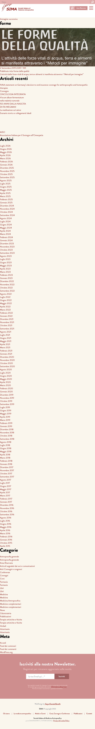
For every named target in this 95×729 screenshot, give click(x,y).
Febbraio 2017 (6, 498)
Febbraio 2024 (6, 237)
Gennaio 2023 (6, 278)
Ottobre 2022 (6, 287)
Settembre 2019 (7, 404)
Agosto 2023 (6, 256)
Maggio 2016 (5, 527)
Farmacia (4, 582)
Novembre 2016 (7, 508)
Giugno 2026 (6, 149)
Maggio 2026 (6, 152)
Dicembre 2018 (6, 429)
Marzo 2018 (5, 457)
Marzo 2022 (5, 309)
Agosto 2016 (5, 517)
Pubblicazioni (5, 616)
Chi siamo (6, 713)
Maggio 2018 (5, 451)
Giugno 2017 (5, 486)
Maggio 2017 (5, 489)
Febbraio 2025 (6, 199)
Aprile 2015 (5, 546)
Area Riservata (81, 8)
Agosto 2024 (6, 218)
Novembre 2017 (7, 470)
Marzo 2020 (5, 385)
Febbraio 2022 (6, 313)
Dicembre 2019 (6, 394)
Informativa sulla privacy (59, 687)
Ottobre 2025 (6, 174)
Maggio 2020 (6, 379)
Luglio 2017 (5, 483)
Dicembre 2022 (7, 281)
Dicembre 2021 (6, 319)
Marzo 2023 (5, 272)
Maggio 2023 (6, 265)
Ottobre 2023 (6, 249)
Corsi (2, 578)
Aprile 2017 (5, 492)
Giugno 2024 (6, 224)
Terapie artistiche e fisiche (11, 619)
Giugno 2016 (5, 524)
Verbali (3, 626)
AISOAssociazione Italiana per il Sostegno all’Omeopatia (21, 133)
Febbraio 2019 (6, 423)
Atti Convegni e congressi (11, 569)
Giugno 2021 (5, 338)
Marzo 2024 (5, 234)
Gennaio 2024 (6, 240)
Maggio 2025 (6, 190)
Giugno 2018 (5, 448)
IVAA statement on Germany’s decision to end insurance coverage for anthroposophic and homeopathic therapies (44, 86)
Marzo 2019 (5, 420)
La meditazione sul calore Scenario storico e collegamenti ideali (15, 111)
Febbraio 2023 (6, 275)
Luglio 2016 (5, 520)
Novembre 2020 (7, 360)
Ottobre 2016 (6, 511)
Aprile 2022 (5, 306)
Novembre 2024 (7, 208)
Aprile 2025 (5, 193)
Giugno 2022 (6, 300)
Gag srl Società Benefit (52, 704)
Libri (2, 588)
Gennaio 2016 (6, 539)
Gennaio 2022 (6, 316)
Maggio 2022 (6, 303)
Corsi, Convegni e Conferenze (59, 713)
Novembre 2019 (7, 398)
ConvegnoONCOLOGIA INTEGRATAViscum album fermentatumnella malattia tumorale (13, 95)
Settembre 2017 (7, 476)
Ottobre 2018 (6, 435)
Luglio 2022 (5, 297)
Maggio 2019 (5, 413)
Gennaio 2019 (6, 426)
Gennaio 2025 (6, 202)
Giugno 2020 (6, 376)
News (2, 610)
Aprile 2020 (5, 382)
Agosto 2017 (5, 479)
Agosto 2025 (6, 180)
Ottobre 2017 (6, 473)
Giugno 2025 (6, 186)
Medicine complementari (10, 604)
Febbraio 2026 (6, 161)
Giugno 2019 (5, 410)
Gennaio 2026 (6, 164)
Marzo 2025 (5, 196)
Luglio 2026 (5, 145)
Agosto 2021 (5, 331)
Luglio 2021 (5, 335)
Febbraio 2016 (6, 536)
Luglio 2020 (5, 372)
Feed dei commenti (8, 649)
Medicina (4, 594)
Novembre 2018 (7, 432)
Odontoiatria (5, 613)
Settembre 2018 (7, 439)
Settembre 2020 (7, 366)
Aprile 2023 (5, 268)
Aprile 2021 (5, 344)
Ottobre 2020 (6, 363)
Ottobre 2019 (6, 401)
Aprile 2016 (5, 530)
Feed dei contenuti (8, 646)
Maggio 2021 (5, 341)
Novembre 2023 (7, 246)
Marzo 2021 (5, 347)
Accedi (3, 642)
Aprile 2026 (5, 155)
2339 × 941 (21, 68)
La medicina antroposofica (22, 713)
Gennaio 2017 (6, 502)
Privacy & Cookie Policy (61, 720)
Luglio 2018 (5, 445)
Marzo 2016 (5, 533)
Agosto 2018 (5, 442)
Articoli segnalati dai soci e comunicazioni (17, 566)
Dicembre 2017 (6, 467)
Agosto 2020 (6, 369)
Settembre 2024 (7, 215)
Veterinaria (5, 629)
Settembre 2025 (7, 177)
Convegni (4, 575)
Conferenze (5, 572)
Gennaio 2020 (6, 391)
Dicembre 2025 (7, 168)
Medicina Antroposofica (10, 600)
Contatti (89, 713)
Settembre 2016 (7, 514)
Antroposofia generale (9, 556)
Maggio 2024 (6, 227)
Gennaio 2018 (6, 464)
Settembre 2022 (7, 290)
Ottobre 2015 (6, 543)
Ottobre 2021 (6, 325)
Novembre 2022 (7, 284)
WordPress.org (6, 652)
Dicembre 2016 (6, 505)
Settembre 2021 (7, 328)
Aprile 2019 (5, 417)
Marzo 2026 (5, 158)
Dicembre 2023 (7, 243)
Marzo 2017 (5, 495)
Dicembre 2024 (7, 205)
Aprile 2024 (5, 231)
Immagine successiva (8, 19)
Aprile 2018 (5, 454)
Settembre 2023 (7, 253)
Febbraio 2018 (6, 461)
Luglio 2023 (5, 259)
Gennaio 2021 (6, 354)
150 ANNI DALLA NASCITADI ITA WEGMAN (13, 105)
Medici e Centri (40, 713)
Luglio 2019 (5, 407)
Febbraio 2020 (6, 388)
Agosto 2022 (6, 294)
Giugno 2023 (6, 262)
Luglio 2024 (5, 221)
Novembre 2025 (7, 171)
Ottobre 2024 (6, 212)
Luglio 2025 (5, 183)
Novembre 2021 (7, 322)
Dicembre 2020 (7, 357)
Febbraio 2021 (6, 350)
